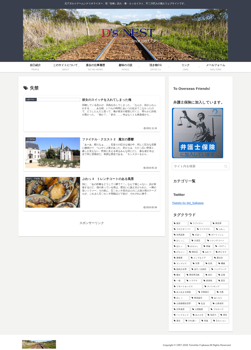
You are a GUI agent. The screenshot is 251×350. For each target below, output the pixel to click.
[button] (226, 166)
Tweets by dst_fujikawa (188, 203)
